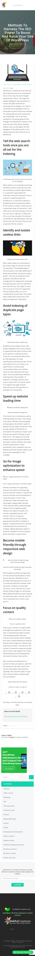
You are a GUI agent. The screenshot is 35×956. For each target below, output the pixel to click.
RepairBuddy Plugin (9, 819)
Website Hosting (8, 840)
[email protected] (19, 929)
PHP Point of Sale (9, 810)
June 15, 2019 (7, 84)
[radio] (8, 693)
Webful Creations (20, 44)
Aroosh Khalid (16, 84)
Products (6, 815)
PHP (4, 802)
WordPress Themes (9, 853)
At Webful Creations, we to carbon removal (17, 912)
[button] (22, 952)
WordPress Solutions (10, 849)
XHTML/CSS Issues (9, 858)
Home (11, 44)
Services (6, 823)
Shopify (5, 827)
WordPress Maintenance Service (13, 845)
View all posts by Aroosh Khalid (15, 716)
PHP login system (9, 806)
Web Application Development (13, 832)
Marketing (6, 797)
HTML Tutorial (8, 793)
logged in (13, 737)
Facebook (6, 789)
